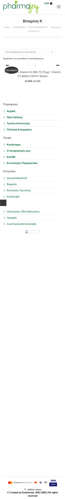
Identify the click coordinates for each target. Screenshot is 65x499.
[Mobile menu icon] (59, 7)
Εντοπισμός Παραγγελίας (22, 163)
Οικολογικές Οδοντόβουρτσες (23, 211)
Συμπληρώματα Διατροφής (22, 224)
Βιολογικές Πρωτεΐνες (19, 190)
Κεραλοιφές (13, 196)
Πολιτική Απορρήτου (19, 129)
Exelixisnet (28, 492)
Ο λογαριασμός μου (18, 150)
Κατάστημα (14, 144)
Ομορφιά (12, 217)
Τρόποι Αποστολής (18, 123)
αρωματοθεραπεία (17, 178)
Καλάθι (11, 157)
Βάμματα (12, 184)
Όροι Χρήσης (15, 117)
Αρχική (11, 111)
